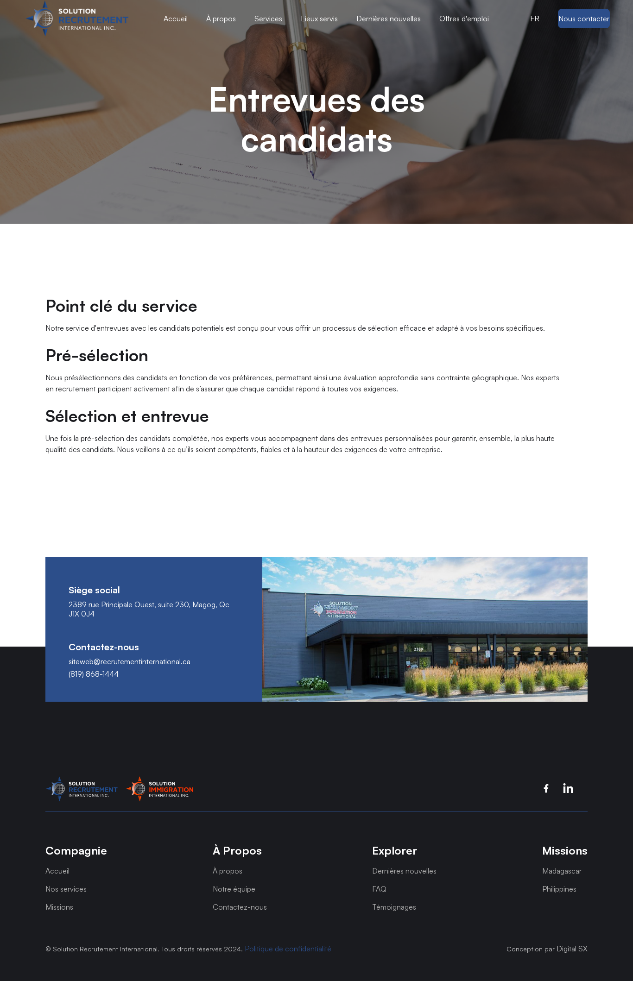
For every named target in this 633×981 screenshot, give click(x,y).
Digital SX (572, 948)
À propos (227, 870)
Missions (59, 907)
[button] (77, 18)
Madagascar (562, 870)
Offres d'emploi (464, 18)
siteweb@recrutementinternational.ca (129, 661)
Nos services (66, 888)
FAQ (379, 888)
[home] (77, 18)
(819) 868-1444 (94, 674)
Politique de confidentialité (288, 948)
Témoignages (394, 907)
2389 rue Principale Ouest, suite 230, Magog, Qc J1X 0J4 (149, 609)
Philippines (559, 888)
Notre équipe (234, 888)
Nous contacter (583, 18)
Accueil (176, 18)
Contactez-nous (240, 907)
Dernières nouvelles (388, 18)
